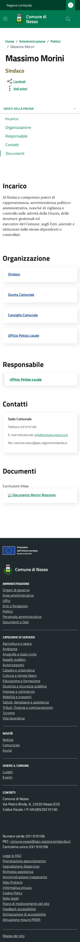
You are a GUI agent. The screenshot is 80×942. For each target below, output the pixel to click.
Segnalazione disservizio (21, 866)
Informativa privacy (17, 887)
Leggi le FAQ (12, 855)
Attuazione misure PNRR (21, 919)
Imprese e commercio (19, 691)
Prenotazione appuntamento (24, 861)
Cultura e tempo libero (19, 675)
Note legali (11, 898)
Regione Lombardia (19, 5)
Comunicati (11, 745)
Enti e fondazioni (15, 606)
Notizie (8, 739)
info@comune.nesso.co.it (51, 434)
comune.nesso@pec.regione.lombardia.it (40, 841)
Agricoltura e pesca (17, 643)
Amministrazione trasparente (25, 877)
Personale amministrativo (22, 616)
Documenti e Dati (16, 622)
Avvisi (7, 750)
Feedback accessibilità (19, 909)
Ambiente (10, 648)
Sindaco (14, 274)
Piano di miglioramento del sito (26, 903)
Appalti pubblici (14, 659)
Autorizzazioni (13, 664)
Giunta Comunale (21, 294)
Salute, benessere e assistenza (26, 702)
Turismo (9, 712)
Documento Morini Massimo (34, 495)
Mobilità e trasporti (17, 696)
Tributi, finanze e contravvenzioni (28, 707)
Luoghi (8, 772)
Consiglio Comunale (23, 315)
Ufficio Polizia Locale (23, 335)
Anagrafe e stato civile (19, 654)
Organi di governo (16, 590)
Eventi (7, 777)
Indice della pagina (19, 108)
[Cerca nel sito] (68, 19)
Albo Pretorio (12, 882)
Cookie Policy (12, 893)
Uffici (6, 600)
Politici (8, 611)
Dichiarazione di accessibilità (24, 914)
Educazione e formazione (21, 680)
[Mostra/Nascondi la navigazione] (5, 18)
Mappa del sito (13, 935)
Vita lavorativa (14, 718)
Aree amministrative (18, 595)
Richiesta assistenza (18, 871)
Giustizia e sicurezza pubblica (25, 686)
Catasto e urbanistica (19, 670)
